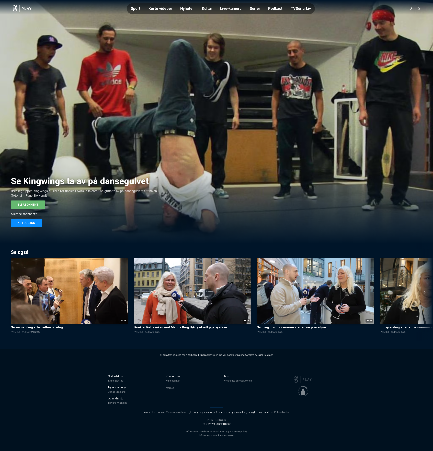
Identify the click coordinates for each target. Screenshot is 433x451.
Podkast (275, 8)
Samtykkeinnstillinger (218, 423)
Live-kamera (231, 8)
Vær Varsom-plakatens (173, 412)
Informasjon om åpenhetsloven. (216, 435)
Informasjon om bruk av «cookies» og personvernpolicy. (216, 431)
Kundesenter (173, 380)
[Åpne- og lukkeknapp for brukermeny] (411, 8)
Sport (135, 8)
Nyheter (187, 8)
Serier (255, 8)
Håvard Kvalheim (117, 402)
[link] (22, 8)
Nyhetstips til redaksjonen (238, 380)
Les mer (268, 355)
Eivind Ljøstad (115, 380)
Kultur (207, 8)
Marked (170, 388)
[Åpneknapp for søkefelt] (418, 8)
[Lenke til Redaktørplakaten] (303, 391)
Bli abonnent (28, 204)
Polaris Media (281, 412)
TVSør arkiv (301, 8)
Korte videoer (160, 8)
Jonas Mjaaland (117, 391)
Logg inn (28, 223)
